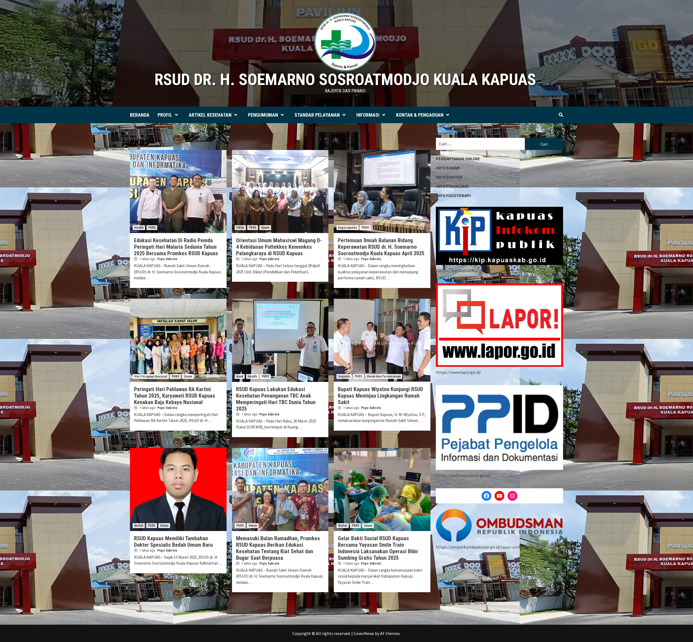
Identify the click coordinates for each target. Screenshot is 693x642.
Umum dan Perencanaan (384, 376)
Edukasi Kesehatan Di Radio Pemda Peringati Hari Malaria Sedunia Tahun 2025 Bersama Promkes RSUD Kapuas (176, 247)
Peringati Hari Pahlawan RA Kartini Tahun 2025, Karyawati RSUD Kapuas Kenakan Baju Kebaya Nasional (174, 395)
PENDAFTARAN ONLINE (458, 158)
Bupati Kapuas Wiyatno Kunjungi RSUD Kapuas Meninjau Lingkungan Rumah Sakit (380, 395)
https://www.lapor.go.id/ (458, 372)
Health (138, 228)
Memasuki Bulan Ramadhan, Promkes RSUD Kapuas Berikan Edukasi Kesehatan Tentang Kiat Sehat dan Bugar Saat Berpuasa (278, 548)
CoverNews (364, 633)
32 (328, 612)
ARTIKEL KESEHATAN (210, 115)
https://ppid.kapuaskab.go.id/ (463, 475)
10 (310, 612)
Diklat (240, 228)
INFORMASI (368, 115)
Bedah (138, 526)
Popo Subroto (167, 259)
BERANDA (139, 115)
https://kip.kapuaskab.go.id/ (463, 270)
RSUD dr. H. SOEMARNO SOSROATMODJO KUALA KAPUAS (345, 79)
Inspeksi (344, 376)
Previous (226, 612)
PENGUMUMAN (263, 115)
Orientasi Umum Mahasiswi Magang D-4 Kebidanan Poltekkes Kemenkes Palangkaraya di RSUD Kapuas (279, 247)
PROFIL (165, 115)
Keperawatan (347, 228)
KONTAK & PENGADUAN (419, 115)
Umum (265, 228)
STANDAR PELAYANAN (317, 115)
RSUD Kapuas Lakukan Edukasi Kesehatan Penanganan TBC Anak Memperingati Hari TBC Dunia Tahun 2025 (276, 399)
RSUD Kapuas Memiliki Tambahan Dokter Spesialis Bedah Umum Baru (173, 541)
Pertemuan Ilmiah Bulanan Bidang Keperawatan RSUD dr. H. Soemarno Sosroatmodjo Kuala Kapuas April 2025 (381, 247)
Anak (239, 376)
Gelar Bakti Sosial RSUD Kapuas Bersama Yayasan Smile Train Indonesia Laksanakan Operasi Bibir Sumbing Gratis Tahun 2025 (378, 548)
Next (338, 612)
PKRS (152, 228)
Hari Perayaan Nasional (150, 376)
